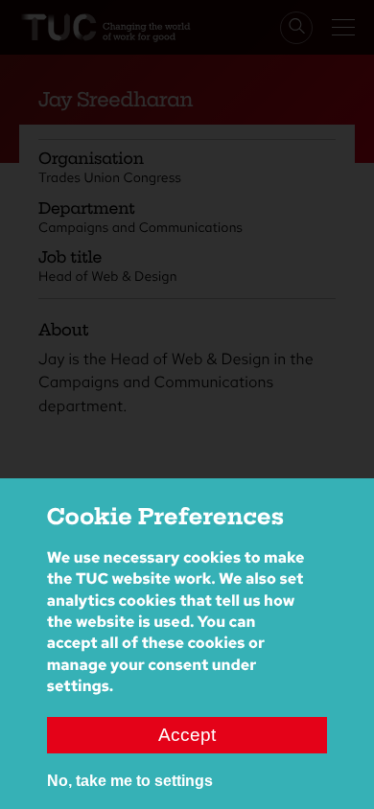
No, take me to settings (130, 781)
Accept (187, 735)
